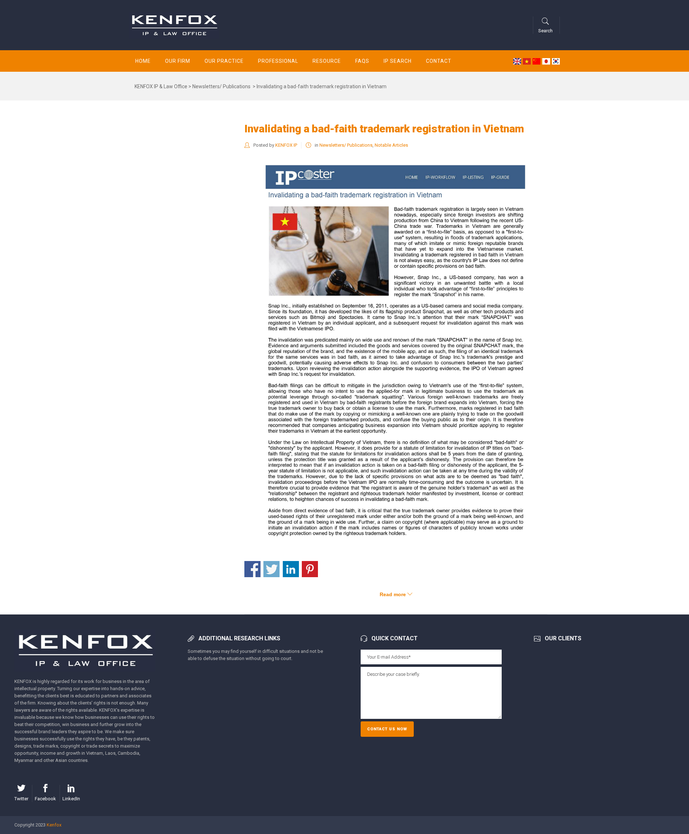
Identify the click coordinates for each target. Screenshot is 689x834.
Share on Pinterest (310, 569)
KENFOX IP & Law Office (161, 86)
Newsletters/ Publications (221, 86)
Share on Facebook (252, 569)
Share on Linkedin (291, 569)
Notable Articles (391, 145)
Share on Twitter (271, 569)
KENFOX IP (286, 145)
